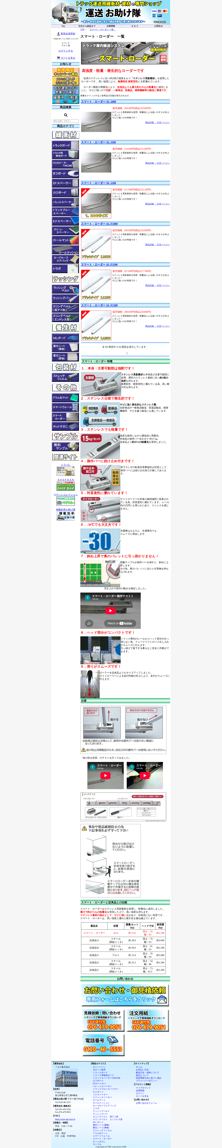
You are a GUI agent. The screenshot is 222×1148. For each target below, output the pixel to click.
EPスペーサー (99, 1083)
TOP (82, 29)
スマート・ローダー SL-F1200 (99, 305)
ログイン (140, 1093)
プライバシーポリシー (146, 1080)
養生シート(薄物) (101, 1125)
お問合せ (158, 26)
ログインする (65, 51)
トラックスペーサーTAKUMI (106, 1078)
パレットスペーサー (102, 1086)
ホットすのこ (99, 1141)
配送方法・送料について (147, 1072)
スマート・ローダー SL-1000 (98, 101)
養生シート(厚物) (101, 1127)
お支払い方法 (142, 1069)
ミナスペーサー (100, 1094)
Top (63, 26)
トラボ (96, 1108)
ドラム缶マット (100, 1133)
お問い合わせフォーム (146, 1103)
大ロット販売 (99, 1069)
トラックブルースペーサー (105, 1089)
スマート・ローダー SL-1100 (98, 142)
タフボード (98, 1080)
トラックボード (100, 1072)
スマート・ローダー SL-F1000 (99, 223)
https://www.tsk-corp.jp (65, 1119)
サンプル (97, 1144)
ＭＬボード (98, 1122)
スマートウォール (101, 1136)
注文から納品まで (87, 26)
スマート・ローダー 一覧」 (103, 29)
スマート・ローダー (102, 1138)
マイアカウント (143, 1088)
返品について (142, 1075)
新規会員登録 (68, 33)
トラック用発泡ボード (103, 1075)
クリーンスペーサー (102, 1097)
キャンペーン (99, 1067)
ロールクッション (101, 1103)
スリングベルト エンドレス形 (107, 1119)
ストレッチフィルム (102, 1130)
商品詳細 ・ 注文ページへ (157, 122)
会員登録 (140, 1090)
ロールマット (99, 1100)
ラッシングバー (100, 1114)
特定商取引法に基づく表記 (148, 1078)
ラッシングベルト (101, 1111)
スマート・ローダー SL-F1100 (99, 264)
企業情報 (111, 26)
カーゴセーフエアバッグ (104, 1105)
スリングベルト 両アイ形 (105, 1116)
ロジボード (98, 1092)
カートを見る (68, 58)
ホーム (139, 1067)
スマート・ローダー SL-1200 (98, 182)
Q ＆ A (135, 26)
